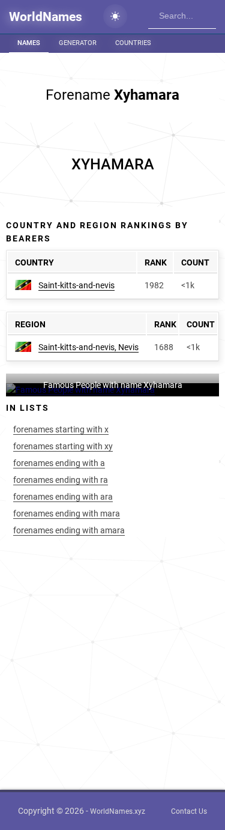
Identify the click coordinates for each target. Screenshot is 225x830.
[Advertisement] (112, 165)
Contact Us (189, 811)
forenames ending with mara (66, 513)
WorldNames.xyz (117, 811)
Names (28, 43)
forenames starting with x (61, 429)
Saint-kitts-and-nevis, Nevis (88, 347)
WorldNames (45, 17)
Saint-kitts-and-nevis (76, 285)
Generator (78, 43)
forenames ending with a (59, 463)
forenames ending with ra (60, 480)
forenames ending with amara (69, 530)
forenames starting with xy (63, 446)
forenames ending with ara (63, 496)
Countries (133, 43)
